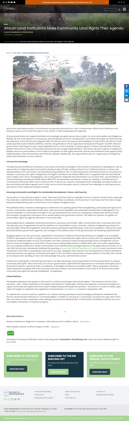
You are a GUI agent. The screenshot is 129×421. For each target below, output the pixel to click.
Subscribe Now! (16, 369)
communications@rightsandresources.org (31, 411)
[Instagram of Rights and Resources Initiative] (8, 399)
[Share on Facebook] (126, 86)
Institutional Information (43, 398)
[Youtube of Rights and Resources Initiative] (15, 399)
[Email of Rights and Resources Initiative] (19, 399)
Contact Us (100, 391)
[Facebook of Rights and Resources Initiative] (11, 399)
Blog (12, 41)
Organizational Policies (105, 395)
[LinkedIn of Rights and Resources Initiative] (5, 399)
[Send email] (126, 100)
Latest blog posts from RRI (61, 418)
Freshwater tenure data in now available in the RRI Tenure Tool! (67, 2)
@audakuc (85, 321)
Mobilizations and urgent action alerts (110, 418)
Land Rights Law (71, 289)
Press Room (39, 395)
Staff (67, 395)
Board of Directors (72, 391)
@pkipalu (55, 326)
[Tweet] (126, 91)
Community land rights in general (39, 418)
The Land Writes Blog (42, 391)
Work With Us (70, 398)
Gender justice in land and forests (83, 418)
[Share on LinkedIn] (126, 95)
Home (6, 41)
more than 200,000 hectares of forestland (81, 248)
